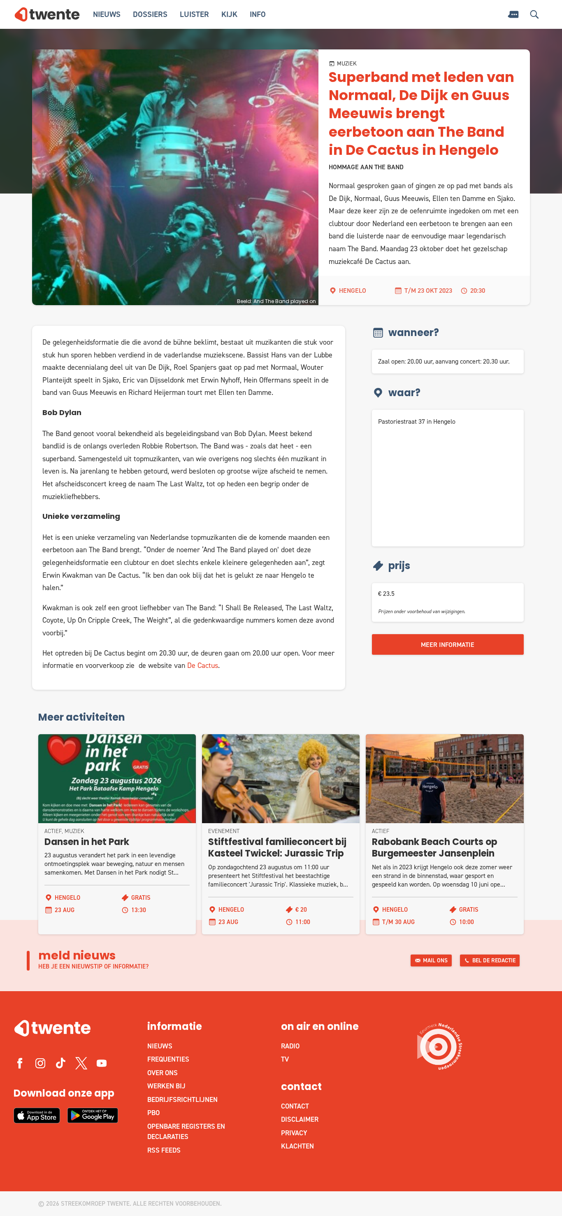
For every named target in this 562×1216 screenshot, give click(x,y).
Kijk (229, 14)
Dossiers (150, 14)
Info (258, 14)
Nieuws (107, 14)
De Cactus (202, 665)
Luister (194, 14)
